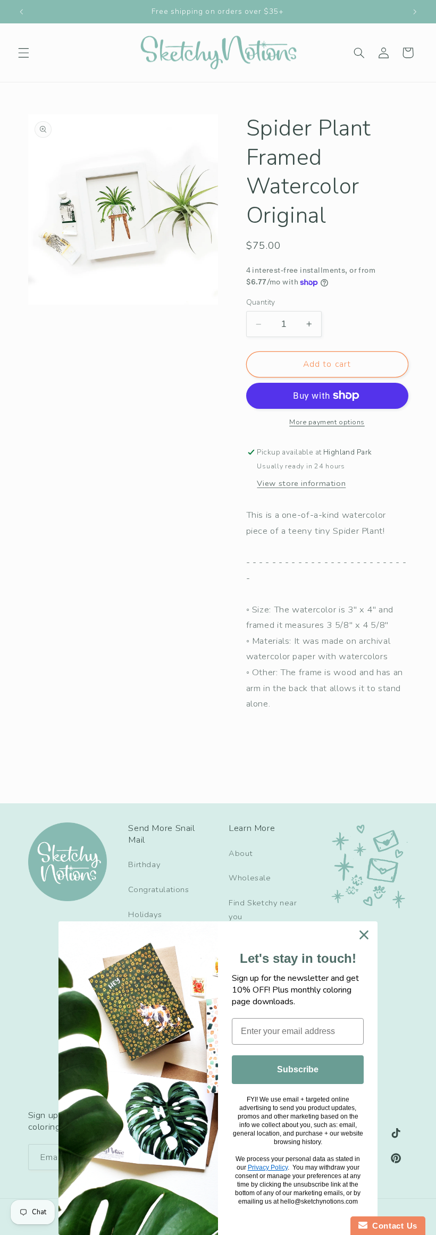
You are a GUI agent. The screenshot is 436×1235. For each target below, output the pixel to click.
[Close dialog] (364, 935)
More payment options (327, 421)
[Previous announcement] (21, 11)
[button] (23, 52)
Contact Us (392, 1225)
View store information (301, 483)
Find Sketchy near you (263, 909)
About (241, 853)
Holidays (145, 914)
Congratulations (158, 889)
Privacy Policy (268, 1167)
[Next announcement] (414, 11)
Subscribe (297, 1069)
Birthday (144, 864)
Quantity (260, 302)
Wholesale (250, 877)
